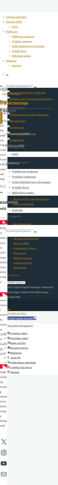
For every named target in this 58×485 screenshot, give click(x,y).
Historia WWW (21, 243)
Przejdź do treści (16, 313)
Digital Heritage (14, 102)
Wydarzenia (19, 267)
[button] (21, 318)
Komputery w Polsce (24, 248)
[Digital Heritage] (10, 93)
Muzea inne (19, 253)
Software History (22, 263)
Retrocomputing (22, 258)
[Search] (7, 219)
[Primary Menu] (1, 118)
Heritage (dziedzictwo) (26, 238)
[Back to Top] (8, 309)
